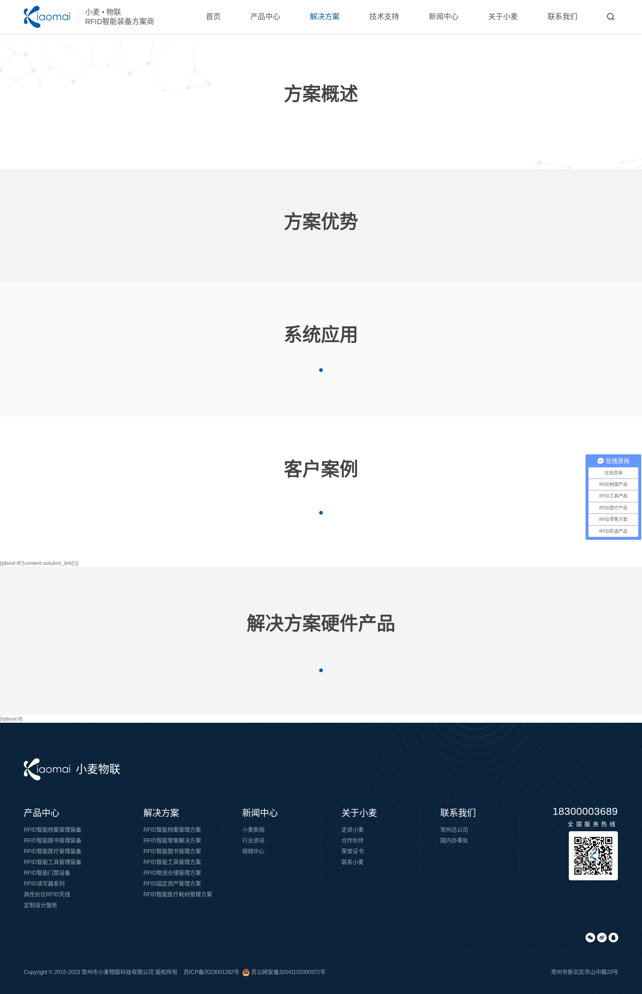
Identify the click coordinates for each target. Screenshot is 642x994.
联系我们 (562, 17)
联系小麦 (352, 862)
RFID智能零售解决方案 (172, 840)
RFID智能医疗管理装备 (52, 851)
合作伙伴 (352, 840)
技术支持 (384, 17)
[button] (321, 370)
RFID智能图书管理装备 (52, 840)
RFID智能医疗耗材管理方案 (177, 894)
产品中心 (265, 17)
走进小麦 (352, 829)
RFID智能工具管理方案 (172, 862)
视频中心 (253, 851)
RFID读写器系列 (44, 883)
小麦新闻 (253, 829)
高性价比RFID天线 (47, 894)
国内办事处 (454, 840)
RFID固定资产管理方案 (172, 883)
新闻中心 (443, 17)
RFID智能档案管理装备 (52, 829)
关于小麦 (503, 17)
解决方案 (325, 17)
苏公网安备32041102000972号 (287, 972)
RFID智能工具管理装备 (52, 862)
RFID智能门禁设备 (47, 873)
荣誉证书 (352, 851)
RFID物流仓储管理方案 (172, 873)
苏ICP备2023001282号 (211, 972)
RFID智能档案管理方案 (172, 829)
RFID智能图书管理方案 (172, 851)
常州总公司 (454, 829)
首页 (213, 17)
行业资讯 (253, 840)
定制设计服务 (40, 905)
